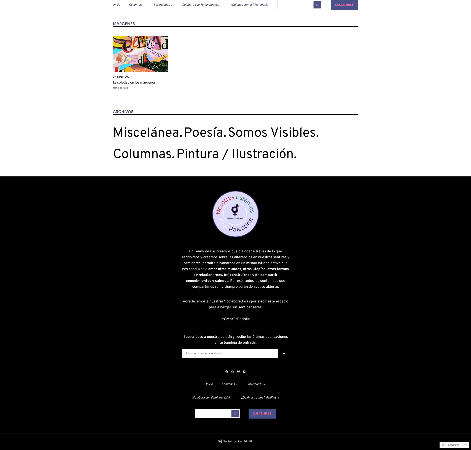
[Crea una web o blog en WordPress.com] (219, 441)
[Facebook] (226, 371)
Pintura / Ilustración (235, 154)
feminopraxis (120, 88)
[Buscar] (317, 4)
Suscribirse (344, 4)
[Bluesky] (238, 371)
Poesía (203, 133)
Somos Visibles (272, 133)
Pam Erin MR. (245, 441)
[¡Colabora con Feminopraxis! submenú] (221, 5)
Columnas (142, 154)
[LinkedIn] (244, 371)
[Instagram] (232, 371)
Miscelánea (146, 133)
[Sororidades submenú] (171, 5)
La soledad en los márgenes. (134, 82)
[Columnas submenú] (144, 5)
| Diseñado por (229, 441)
